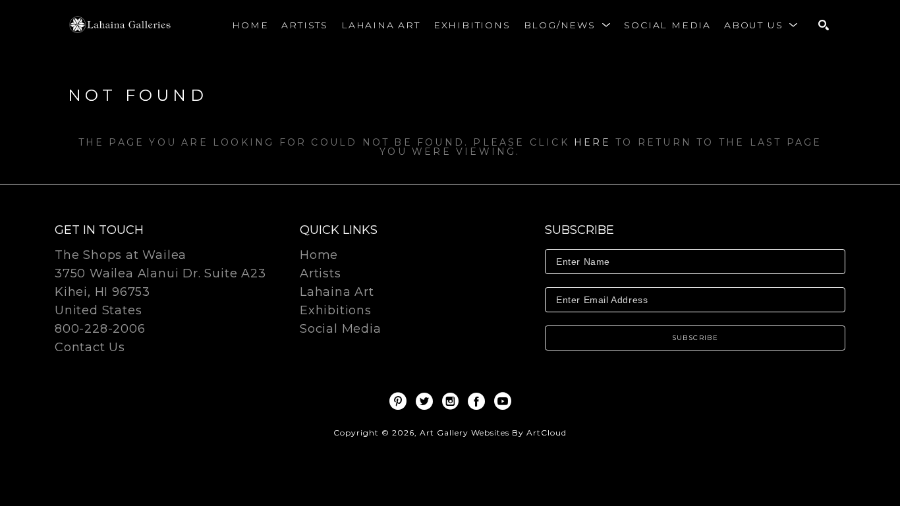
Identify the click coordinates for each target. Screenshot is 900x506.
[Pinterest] (400, 401)
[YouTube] (502, 401)
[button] (567, 25)
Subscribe (695, 337)
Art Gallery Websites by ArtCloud (493, 432)
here (592, 142)
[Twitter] (426, 401)
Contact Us (90, 347)
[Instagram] (452, 401)
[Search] (823, 25)
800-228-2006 (100, 329)
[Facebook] (479, 401)
